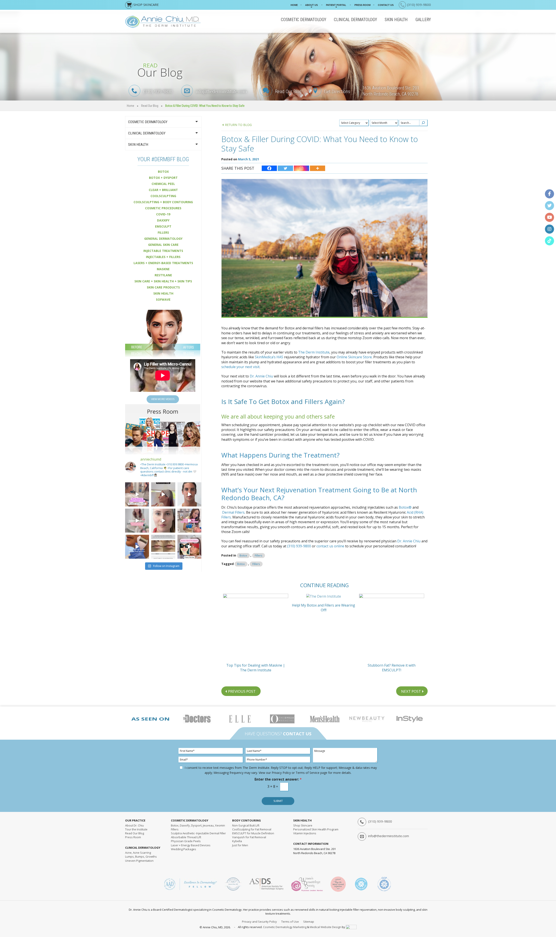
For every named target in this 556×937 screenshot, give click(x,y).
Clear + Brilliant (163, 190)
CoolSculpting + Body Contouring (163, 202)
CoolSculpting (163, 196)
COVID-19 (163, 214)
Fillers (258, 555)
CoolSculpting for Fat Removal (251, 829)
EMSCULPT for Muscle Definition (253, 833)
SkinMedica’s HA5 (269, 357)
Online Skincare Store (354, 357)
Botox (243, 555)
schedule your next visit (240, 366)
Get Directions (337, 91)
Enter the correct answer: (278, 779)
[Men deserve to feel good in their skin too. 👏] (137, 547)
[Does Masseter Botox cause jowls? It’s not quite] (137, 494)
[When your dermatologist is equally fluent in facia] (163, 494)
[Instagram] (301, 168)
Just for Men (240, 845)
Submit (278, 801)
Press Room (362, 5)
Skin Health (396, 19)
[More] (317, 168)
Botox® (405, 507)
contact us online (330, 546)
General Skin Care (163, 245)
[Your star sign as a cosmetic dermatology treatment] (189, 521)
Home (294, 5)
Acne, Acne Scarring (138, 853)
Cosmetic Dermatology (303, 19)
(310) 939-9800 (157, 91)
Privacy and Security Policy (259, 922)
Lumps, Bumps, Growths (141, 856)
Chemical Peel (163, 184)
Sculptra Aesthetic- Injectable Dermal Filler (198, 833)
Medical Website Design (325, 927)
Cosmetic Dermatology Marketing (284, 927)
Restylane (163, 275)
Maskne (163, 269)
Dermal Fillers (233, 512)
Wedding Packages (183, 849)
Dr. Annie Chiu (261, 376)
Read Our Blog (288, 91)
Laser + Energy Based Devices (190, 845)
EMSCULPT (163, 226)
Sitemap (308, 922)
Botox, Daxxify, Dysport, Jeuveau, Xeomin (198, 825)
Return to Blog (238, 125)
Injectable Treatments (163, 251)
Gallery (423, 19)
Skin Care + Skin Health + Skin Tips (163, 281)
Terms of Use (290, 922)
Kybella (237, 841)
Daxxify (163, 220)
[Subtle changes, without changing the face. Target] (189, 494)
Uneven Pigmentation (139, 861)
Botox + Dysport (163, 178)
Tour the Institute (136, 829)
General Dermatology (163, 238)
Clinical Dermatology (355, 19)
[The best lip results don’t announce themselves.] (163, 547)
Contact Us (386, 5)
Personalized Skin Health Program (315, 829)
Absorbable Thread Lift (186, 837)
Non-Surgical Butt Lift (245, 825)
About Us (311, 5)
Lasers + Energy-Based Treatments (163, 263)
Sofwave (163, 299)
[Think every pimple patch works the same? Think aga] (189, 547)
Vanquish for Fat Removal (249, 837)
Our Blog (134, 833)
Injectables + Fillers (163, 257)
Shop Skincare (302, 825)
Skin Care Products (163, 287)
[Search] (423, 123)
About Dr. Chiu (134, 825)
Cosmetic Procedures (163, 208)
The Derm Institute (313, 352)
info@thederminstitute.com (221, 91)
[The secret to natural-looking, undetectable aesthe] (163, 521)
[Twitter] (285, 168)
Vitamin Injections (304, 833)
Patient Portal (336, 5)
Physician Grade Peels (186, 841)
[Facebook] (269, 168)
